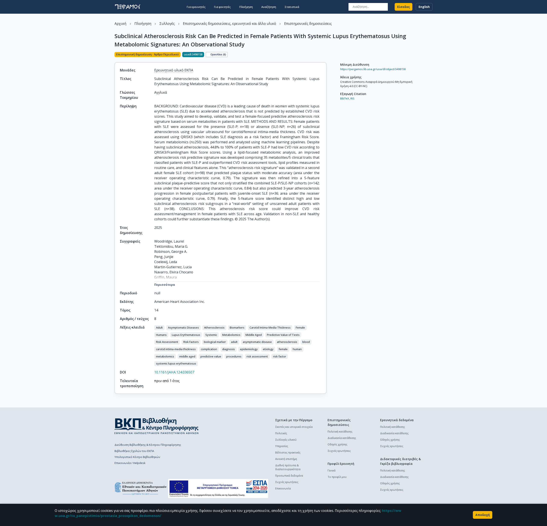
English (424, 7)
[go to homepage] (128, 7)
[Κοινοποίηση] (324, 55)
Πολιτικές (281, 433)
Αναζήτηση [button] (268, 7)
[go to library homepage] (157, 426)
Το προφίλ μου (337, 477)
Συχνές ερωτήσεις (286, 482)
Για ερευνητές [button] (196, 7)
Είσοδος (403, 7)
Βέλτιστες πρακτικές (287, 452)
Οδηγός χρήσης (337, 444)
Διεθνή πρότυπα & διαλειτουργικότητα (287, 467)
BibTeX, (345, 98)
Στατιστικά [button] (292, 7)
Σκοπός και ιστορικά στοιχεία (294, 427)
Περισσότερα (164, 285)
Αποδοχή (482, 515)
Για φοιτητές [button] (222, 7)
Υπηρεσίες (281, 446)
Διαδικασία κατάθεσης (342, 438)
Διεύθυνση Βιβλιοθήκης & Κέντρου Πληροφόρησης (148, 445)
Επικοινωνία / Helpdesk (130, 463)
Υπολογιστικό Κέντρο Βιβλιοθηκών (137, 457)
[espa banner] (218, 488)
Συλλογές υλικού (286, 440)
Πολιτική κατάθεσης (340, 431)
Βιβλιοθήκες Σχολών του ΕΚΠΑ (134, 451)
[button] (159, 327)
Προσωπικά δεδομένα (289, 475)
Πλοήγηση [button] (246, 7)
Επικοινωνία (283, 488)
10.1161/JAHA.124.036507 (174, 372)
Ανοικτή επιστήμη (286, 459)
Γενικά (331, 470)
